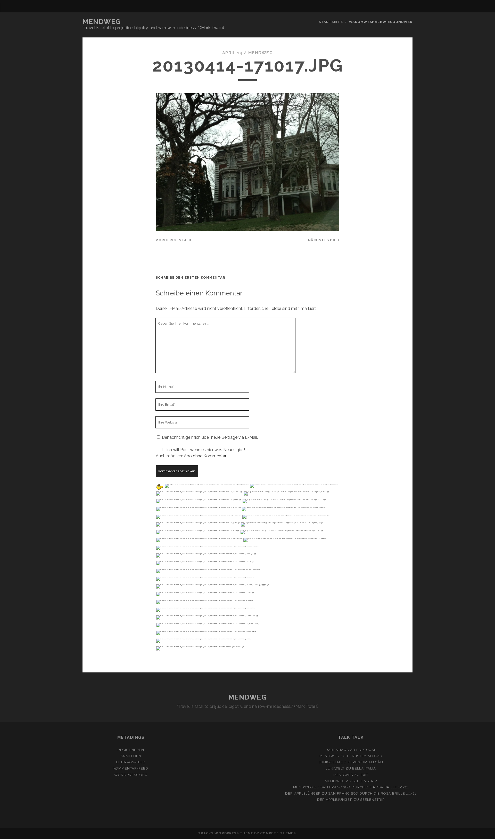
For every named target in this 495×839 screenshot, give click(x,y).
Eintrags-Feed (131, 762)
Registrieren (131, 750)
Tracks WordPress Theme (225, 833)
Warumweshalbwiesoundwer (380, 22)
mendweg (260, 52)
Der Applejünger (303, 793)
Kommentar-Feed (130, 768)
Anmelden (130, 756)
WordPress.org (130, 775)
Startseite (331, 22)
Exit (364, 775)
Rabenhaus (337, 750)
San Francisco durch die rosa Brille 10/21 (364, 787)
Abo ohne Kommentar (205, 455)
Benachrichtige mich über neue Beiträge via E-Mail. (210, 437)
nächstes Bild (323, 240)
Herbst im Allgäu (365, 756)
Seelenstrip (364, 781)
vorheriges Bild (173, 240)
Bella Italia (364, 768)
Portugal (366, 750)
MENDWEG (101, 22)
